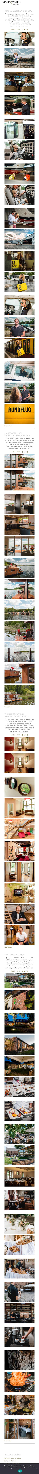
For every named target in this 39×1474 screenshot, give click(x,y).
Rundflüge (12, 22)
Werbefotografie (25, 24)
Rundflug (31, 20)
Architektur (8, 440)
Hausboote (22, 442)
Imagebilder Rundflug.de (18, 11)
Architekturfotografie (14, 723)
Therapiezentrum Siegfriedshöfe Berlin (16, 715)
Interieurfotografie (12, 446)
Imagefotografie (13, 16)
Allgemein (31, 14)
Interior (20, 446)
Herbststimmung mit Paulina (12, 1458)
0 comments (24, 26)
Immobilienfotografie (23, 444)
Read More (7, 426)
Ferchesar (8, 442)
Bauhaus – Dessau (9, 1461)
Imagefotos (18, 20)
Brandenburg (26, 16)
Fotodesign (15, 442)
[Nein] (37, 1469)
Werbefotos (13, 26)
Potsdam (25, 20)
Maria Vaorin (20, 14)
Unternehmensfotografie (23, 22)
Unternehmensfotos (14, 24)
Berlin (22, 723)
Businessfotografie (14, 18)
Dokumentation (25, 18)
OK (20, 1471)
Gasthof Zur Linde (14, 955)
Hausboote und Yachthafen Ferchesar (17, 434)
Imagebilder (29, 442)
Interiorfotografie (27, 446)
